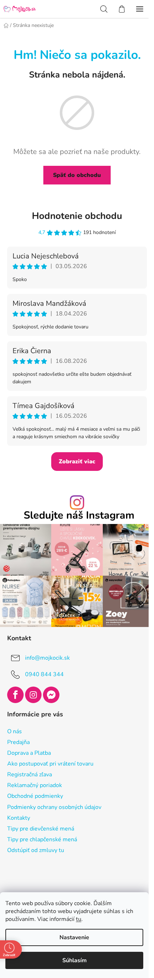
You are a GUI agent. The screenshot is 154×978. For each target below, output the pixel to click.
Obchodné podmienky (35, 796)
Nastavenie (74, 937)
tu (78, 919)
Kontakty (18, 818)
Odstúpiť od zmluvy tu (35, 850)
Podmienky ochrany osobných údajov (54, 807)
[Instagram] (33, 695)
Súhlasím (74, 960)
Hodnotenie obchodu (77, 216)
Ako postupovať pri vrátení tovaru (50, 764)
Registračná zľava (29, 774)
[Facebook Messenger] (51, 695)
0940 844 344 (44, 674)
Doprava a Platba (29, 753)
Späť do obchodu (77, 175)
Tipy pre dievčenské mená (40, 829)
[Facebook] (15, 695)
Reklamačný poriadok (34, 785)
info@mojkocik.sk (47, 658)
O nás (14, 731)
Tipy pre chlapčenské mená (42, 839)
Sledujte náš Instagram (79, 515)
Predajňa (18, 742)
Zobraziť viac (77, 461)
